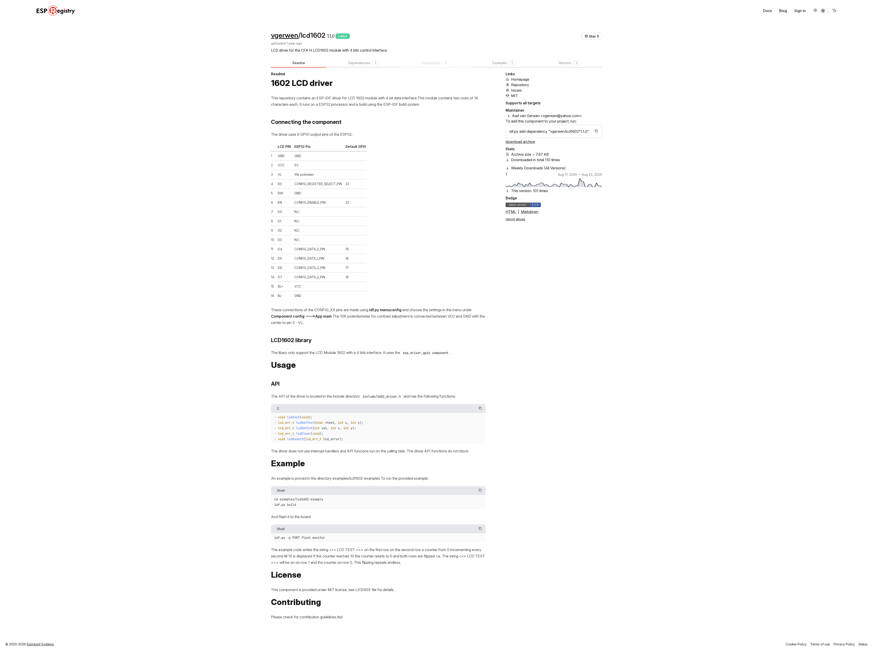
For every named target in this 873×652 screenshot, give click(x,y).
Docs (767, 10)
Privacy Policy (844, 644)
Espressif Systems (40, 644)
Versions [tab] (568, 63)
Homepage (520, 79)
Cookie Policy (796, 644)
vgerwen (284, 35)
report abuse (515, 219)
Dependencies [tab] (362, 63)
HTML (511, 211)
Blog (783, 10)
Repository (520, 85)
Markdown (529, 211)
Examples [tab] (503, 63)
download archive (520, 141)
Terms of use (820, 644)
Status (863, 644)
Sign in (800, 10)
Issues (516, 90)
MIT (514, 95)
